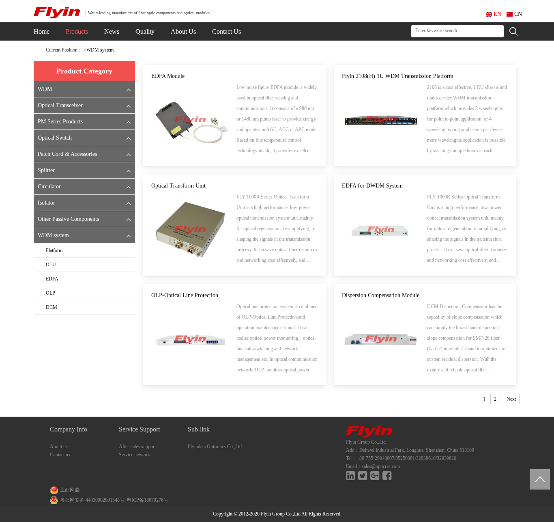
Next (511, 399)
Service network (134, 454)
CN (517, 14)
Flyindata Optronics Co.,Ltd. (215, 446)
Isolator (46, 203)
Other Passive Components (68, 219)
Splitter (46, 170)
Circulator (49, 186)
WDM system (100, 50)
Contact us (60, 454)
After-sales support (137, 446)
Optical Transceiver (60, 105)
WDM (45, 89)
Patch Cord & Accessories (67, 154)
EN (496, 14)
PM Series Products (60, 122)
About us (59, 446)
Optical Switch (55, 138)
